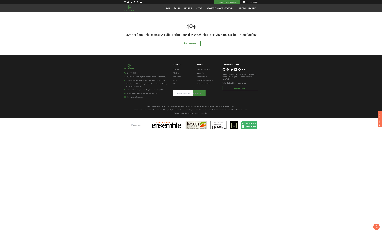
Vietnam (176, 69)
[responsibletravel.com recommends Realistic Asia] (218, 125)
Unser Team (201, 73)
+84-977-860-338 (133, 73)
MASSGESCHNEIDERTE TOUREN (227, 2)
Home (168, 8)
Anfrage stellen (240, 88)
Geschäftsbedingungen (205, 80)
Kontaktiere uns (202, 77)
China (175, 84)
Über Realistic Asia (203, 69)
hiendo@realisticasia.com (135, 97)
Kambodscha (177, 77)
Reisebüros (252, 8)
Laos (175, 80)
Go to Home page (190, 43)
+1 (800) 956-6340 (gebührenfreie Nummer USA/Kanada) (146, 77)
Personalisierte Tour (380, 119)
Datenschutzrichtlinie (204, 84)
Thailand (176, 73)
